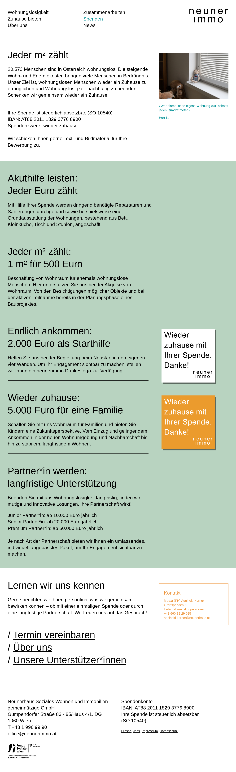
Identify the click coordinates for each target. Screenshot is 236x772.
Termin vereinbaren (54, 634)
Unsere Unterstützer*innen (69, 660)
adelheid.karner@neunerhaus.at (187, 618)
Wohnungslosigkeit (28, 12)
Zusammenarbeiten (104, 12)
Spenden (93, 18)
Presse (126, 731)
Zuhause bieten (24, 18)
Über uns (17, 25)
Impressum (150, 731)
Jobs (136, 731)
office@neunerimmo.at (32, 733)
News (89, 25)
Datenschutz (169, 731)
